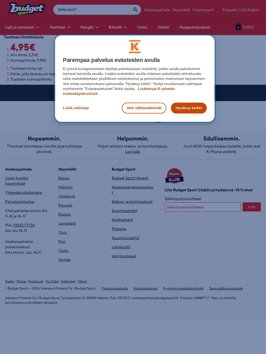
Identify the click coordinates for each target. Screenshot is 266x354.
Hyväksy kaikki (189, 108)
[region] (135, 79)
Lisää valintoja (76, 108)
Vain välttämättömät (144, 108)
